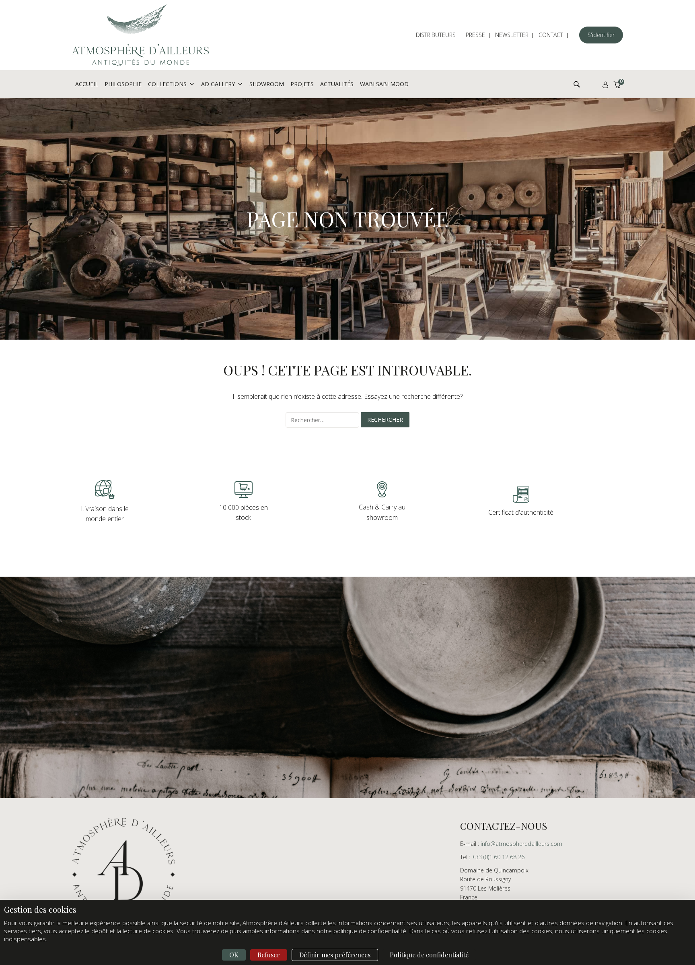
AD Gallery (218, 84)
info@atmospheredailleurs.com (521, 843)
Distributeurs (436, 35)
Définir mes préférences (334, 955)
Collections (167, 84)
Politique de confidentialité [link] (429, 955)
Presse (475, 35)
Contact (551, 35)
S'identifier (601, 35)
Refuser (268, 955)
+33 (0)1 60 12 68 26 (498, 857)
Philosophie (123, 84)
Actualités (337, 84)
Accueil (86, 84)
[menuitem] (440, 35)
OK (234, 955)
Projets (302, 84)
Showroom (266, 84)
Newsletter (511, 35)
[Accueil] (140, 35)
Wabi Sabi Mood (384, 84)
